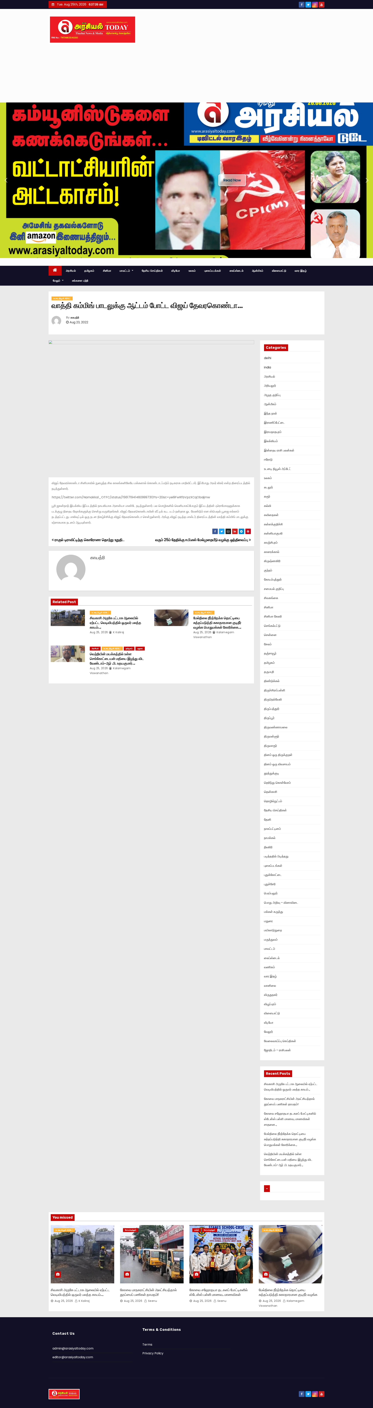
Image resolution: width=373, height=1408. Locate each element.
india (267, 367)
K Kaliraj (118, 632)
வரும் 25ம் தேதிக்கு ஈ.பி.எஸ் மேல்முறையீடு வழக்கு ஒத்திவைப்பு (202, 539)
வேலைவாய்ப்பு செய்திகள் (280, 1041)
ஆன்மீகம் (257, 271)
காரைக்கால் (271, 552)
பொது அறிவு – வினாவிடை (281, 902)
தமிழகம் (89, 271)
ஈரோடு (268, 459)
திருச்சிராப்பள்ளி (274, 690)
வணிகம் (269, 967)
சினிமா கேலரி (273, 616)
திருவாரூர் (270, 745)
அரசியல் (71, 271)
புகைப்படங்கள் (212, 271)
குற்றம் (268, 570)
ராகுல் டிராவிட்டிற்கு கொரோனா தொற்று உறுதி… (89, 539)
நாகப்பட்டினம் (272, 828)
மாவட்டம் (125, 271)
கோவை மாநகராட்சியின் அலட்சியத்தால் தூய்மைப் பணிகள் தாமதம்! (148, 1292)
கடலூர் (268, 487)
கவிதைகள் (271, 515)
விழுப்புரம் (270, 1004)
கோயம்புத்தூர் (273, 579)
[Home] (55, 271)
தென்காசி (270, 792)
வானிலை (270, 985)
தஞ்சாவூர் (270, 653)
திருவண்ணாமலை (276, 727)
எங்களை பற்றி (80, 280)
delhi (267, 358)
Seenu (152, 1301)
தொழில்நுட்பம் (273, 801)
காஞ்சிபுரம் (271, 542)
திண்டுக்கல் (272, 681)
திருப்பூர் (269, 718)
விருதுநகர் (270, 995)
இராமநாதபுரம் (272, 432)
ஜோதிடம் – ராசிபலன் (277, 1050)
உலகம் (192, 271)
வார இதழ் (301, 271)
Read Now (232, 180)
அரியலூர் (270, 385)
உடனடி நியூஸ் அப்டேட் (62, 298)
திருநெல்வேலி (273, 699)
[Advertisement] (186, 73)
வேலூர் (268, 1031)
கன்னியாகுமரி (273, 533)
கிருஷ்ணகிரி (272, 561)
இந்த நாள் (270, 413)
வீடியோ (175, 271)
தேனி (267, 819)
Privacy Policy (152, 1353)
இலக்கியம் (271, 441)
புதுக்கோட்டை (273, 875)
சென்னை (270, 635)
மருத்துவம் (271, 939)
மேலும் (57, 280)
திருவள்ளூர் (271, 736)
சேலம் (268, 644)
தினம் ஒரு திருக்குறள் (278, 755)
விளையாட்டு (279, 271)
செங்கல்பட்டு (272, 626)
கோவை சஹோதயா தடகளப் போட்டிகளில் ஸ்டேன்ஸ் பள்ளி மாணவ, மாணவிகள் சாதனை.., (290, 1119)
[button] (6, 180)
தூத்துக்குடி (271, 773)
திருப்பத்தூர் (271, 709)
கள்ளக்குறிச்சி (273, 524)
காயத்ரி (75, 317)
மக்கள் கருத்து (273, 912)
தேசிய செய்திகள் (152, 271)
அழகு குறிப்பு (272, 395)
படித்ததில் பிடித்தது (276, 856)
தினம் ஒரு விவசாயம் (277, 764)
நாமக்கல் (269, 838)
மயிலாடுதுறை (273, 930)
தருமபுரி (269, 672)
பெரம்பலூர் (271, 893)
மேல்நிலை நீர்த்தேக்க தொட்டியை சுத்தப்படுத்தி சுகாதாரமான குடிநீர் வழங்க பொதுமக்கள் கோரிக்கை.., (217, 623)
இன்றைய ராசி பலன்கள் (279, 450)
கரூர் (267, 496)
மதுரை (140, 648)
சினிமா (107, 271)
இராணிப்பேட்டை (274, 422)
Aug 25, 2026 (99, 632)
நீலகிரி (268, 847)
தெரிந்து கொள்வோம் (277, 782)
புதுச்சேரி (270, 884)
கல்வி (267, 506)
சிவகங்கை (271, 598)
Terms (147, 1344)
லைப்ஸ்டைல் (237, 271)
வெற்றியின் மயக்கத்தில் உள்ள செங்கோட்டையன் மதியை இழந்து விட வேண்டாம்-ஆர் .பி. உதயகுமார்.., (117, 659)
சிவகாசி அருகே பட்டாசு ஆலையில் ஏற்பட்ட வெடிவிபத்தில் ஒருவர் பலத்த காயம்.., (115, 623)
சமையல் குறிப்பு (274, 589)
